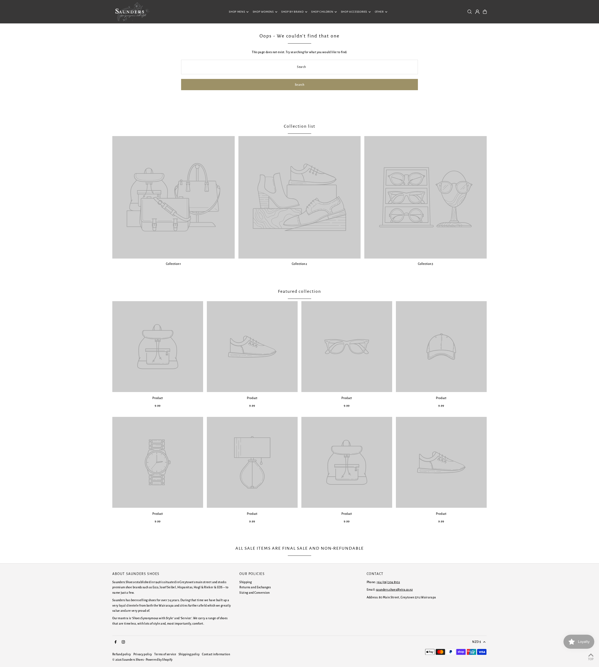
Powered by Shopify (159, 659)
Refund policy (121, 654)
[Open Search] (470, 12)
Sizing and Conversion (254, 592)
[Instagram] (123, 642)
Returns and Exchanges (255, 587)
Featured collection (299, 291)
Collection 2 (299, 264)
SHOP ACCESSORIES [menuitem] (354, 11)
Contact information (216, 654)
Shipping (245, 582)
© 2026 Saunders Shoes (128, 659)
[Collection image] (173, 197)
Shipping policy (189, 654)
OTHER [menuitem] (379, 11)
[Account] (477, 12)
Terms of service (165, 654)
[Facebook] (116, 642)
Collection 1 (173, 264)
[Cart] (485, 12)
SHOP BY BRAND (292, 11)
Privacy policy (142, 654)
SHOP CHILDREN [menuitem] (322, 11)
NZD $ (476, 642)
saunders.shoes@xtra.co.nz (394, 589)
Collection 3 (425, 264)
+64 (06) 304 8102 (388, 582)
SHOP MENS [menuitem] (237, 11)
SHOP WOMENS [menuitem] (263, 11)
